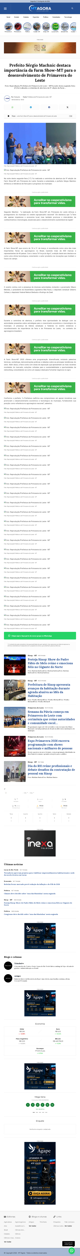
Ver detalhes (40, 1109)
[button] (33, 1112)
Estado (16, 17)
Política (45, 17)
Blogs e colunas (13, 956)
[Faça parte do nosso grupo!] (72, 1250)
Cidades (26, 17)
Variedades (56, 17)
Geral (8, 17)
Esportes (36, 17)
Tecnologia (68, 17)
